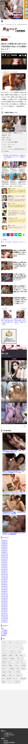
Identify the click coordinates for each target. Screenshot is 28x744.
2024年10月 (4, 578)
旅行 (17, 662)
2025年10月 (4, 557)
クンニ (10, 645)
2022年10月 (4, 618)
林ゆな (17, 665)
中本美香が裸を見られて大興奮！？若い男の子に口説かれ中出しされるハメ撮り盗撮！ (13, 513)
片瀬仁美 (4, 672)
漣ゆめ (23, 668)
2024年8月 (4, 581)
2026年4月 (4, 547)
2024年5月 (4, 586)
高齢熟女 (3, 635)
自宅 (3, 678)
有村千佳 (4, 665)
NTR (21, 242)
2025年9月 (4, 559)
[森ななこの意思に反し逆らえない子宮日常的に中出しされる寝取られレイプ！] (16, 234)
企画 (20, 652)
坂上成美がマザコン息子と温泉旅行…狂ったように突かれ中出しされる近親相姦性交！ (13, 533)
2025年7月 (4, 562)
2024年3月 (4, 589)
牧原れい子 (11, 672)
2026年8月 (4, 540)
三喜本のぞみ (13, 652)
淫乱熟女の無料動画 (9, 742)
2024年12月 (4, 574)
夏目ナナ (22, 655)
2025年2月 (4, 571)
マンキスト (7, 736)
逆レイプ (11, 682)
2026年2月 (4, 550)
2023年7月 (4, 603)
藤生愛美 (9, 678)
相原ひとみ (11, 675)
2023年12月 (4, 595)
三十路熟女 (4, 239)
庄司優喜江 (12, 658)
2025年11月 (4, 555)
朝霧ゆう (11, 665)
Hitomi (3, 642)
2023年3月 (4, 610)
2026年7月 (4, 542)
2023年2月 (4, 612)
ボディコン (4, 648)
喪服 (16, 655)
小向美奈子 (4, 658)
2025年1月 (4, 572)
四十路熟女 (4, 632)
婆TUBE (6, 740)
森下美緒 (23, 665)
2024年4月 (4, 588)
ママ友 (21, 648)
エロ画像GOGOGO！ (9, 735)
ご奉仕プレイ (11, 642)
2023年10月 (4, 598)
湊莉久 (18, 668)
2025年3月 (4, 569)
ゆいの (18, 642)
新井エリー (11, 662)
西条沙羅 (23, 678)
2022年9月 (4, 620)
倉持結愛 (4, 655)
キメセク (4, 645)
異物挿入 (4, 675)
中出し (17, 242)
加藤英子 (11, 655)
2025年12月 (4, 554)
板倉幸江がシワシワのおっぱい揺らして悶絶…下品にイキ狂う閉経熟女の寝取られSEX (13, 451)
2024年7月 (4, 583)
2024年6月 (4, 584)
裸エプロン (16, 678)
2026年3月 (4, 549)
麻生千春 (17, 682)
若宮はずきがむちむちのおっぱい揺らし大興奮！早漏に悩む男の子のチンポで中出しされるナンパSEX (13, 492)
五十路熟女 (4, 633)
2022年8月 (4, 622)
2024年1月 (4, 593)
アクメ (23, 642)
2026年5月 (4, 545)
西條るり (4, 682)
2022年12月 (4, 615)
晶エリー (23, 662)
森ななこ (11, 242)
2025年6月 (4, 564)
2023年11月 (4, 596)
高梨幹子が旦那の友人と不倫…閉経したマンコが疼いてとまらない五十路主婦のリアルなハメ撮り (13, 472)
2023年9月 (4, 600)
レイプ (23, 242)
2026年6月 (4, 544)
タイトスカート (18, 645)
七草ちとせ (4, 652)
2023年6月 (4, 605)
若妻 (2, 628)
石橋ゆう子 (19, 675)
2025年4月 (4, 567)
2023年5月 (4, 606)
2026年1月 (4, 552)
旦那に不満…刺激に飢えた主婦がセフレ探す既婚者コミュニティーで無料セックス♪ (15, 157)
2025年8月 (4, 561)
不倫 (14, 242)
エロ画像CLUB (8, 733)
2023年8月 (4, 601)
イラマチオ (5, 242)
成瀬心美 (4, 662)
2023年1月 (4, 613)
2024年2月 (4, 591)
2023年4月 (4, 608)
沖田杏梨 (12, 668)
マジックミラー (13, 648)
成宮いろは (20, 658)
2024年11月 (4, 576)
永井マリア (4, 668)
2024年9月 (4, 579)
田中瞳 (18, 672)
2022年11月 (4, 617)
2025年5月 (4, 566)
